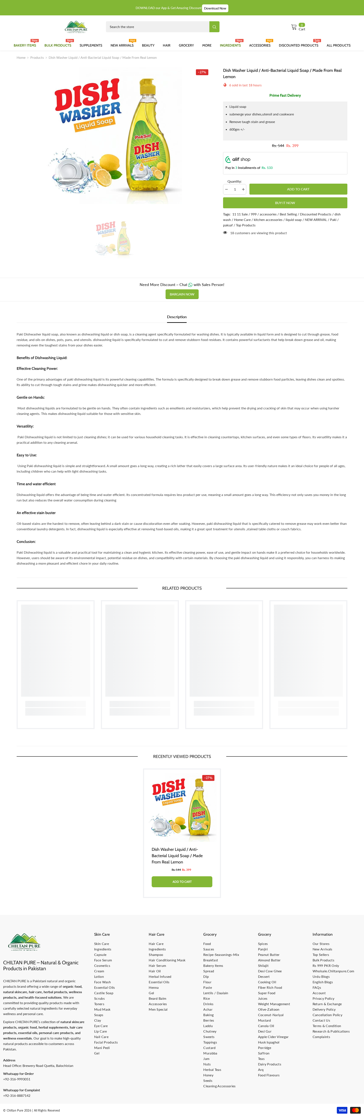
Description (177, 316)
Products (37, 57)
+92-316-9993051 (16, 1079)
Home (21, 57)
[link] (55, 704)
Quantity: (235, 181)
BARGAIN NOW (182, 294)
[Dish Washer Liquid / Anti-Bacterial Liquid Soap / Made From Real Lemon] (182, 807)
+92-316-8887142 (16, 1095)
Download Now (215, 8)
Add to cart (297, 189)
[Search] (162, 26)
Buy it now (285, 203)
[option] (113, 135)
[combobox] (157, 26)
